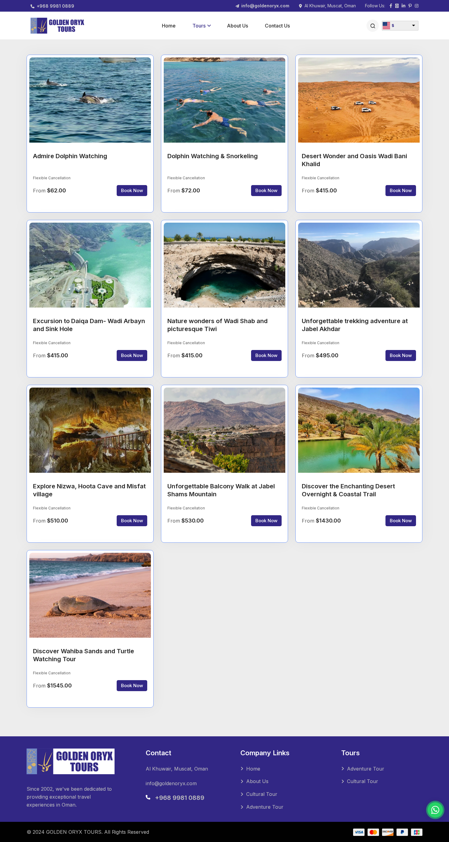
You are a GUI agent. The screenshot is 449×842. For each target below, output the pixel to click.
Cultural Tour (261, 794)
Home (169, 26)
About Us (237, 26)
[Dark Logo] (58, 26)
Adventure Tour (264, 807)
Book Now (132, 190)
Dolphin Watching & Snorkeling (212, 156)
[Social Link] (390, 6)
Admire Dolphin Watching (70, 156)
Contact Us (277, 26)
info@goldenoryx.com (265, 5)
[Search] (373, 26)
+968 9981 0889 (55, 6)
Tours (199, 26)
